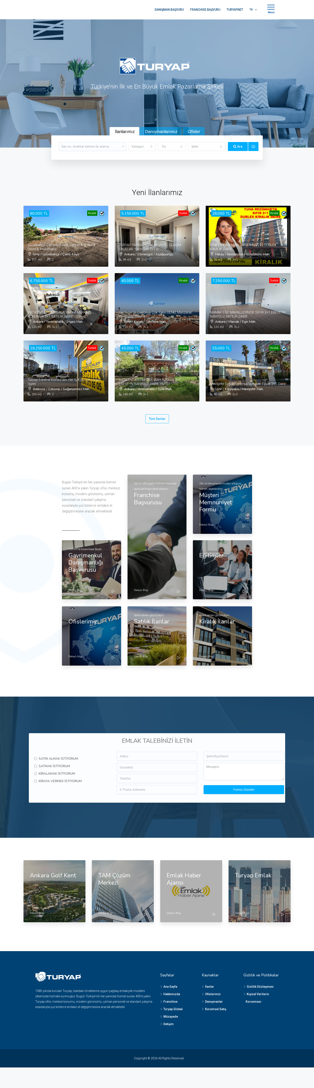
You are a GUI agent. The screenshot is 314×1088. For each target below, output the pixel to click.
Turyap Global (173, 1009)
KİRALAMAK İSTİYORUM (57, 773)
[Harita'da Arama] (253, 146)
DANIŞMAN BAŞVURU (169, 9)
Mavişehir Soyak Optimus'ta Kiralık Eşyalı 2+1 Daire (248, 384)
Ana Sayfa (170, 986)
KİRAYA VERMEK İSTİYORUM (60, 781)
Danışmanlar (214, 1001)
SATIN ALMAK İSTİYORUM (58, 758)
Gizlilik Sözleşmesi (260, 986)
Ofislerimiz (213, 994)
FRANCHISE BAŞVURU (205, 9)
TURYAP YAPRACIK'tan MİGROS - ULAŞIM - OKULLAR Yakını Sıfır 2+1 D (151, 247)
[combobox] (142, 146)
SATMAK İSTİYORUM (54, 766)
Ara (239, 146)
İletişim (168, 1024)
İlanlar (209, 986)
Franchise (170, 1001)
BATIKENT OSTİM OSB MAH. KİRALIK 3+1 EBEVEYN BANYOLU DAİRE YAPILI (150, 382)
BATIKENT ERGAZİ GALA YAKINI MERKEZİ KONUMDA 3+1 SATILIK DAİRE (59, 314)
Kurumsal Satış (215, 1009)
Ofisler (194, 131)
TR (251, 9)
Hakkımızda (171, 994)
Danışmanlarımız (161, 131)
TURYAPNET (235, 9)
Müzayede (170, 1016)
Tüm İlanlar (157, 419)
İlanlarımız (125, 131)
